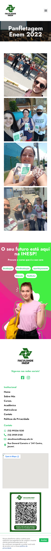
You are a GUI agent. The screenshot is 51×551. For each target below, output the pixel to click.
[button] (46, 10)
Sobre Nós (9, 396)
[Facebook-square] (22, 377)
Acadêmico (10, 405)
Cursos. (8, 401)
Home (7, 392)
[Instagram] (28, 377)
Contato (8, 414)
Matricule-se (10, 410)
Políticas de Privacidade (16, 419)
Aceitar (44, 540)
